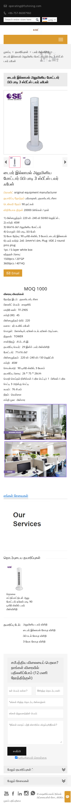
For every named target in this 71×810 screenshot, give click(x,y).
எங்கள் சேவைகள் (16, 495)
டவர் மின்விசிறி (41, 52)
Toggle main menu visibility (61, 39)
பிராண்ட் (9, 192)
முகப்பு (7, 52)
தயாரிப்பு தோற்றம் (14, 198)
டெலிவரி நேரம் (13, 204)
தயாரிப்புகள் (21, 52)
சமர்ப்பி (17, 751)
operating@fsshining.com (25, 6)
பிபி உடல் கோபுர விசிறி (35, 636)
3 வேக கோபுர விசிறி (34, 641)
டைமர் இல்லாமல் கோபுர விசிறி (39, 630)
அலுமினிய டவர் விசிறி (35, 624)
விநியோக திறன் (14, 210)
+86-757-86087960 (19, 13)
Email (12, 273)
